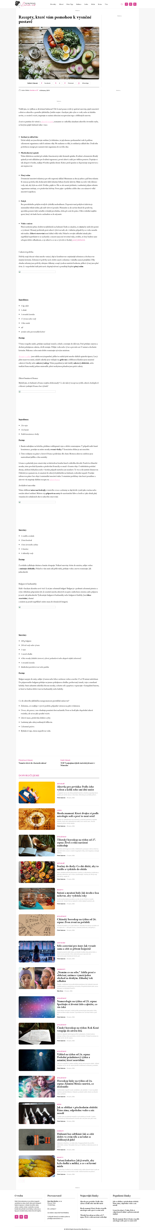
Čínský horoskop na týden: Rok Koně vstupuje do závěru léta (78, 1029)
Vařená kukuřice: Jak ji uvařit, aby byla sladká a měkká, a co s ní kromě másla (76, 1163)
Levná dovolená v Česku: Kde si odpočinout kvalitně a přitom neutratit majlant (126, 1212)
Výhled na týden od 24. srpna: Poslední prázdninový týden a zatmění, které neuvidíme (73, 1057)
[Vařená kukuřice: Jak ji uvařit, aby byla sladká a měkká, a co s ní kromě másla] (37, 1166)
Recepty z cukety (25, 356)
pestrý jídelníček (78, 240)
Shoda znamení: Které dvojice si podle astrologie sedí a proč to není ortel (78, 814)
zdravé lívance (54, 479)
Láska (59, 810)
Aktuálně (61, 783)
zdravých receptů (47, 121)
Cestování (61, 942)
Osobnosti (61, 969)
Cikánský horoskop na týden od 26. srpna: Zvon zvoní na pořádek (76, 921)
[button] (122, 4)
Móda (59, 1104)
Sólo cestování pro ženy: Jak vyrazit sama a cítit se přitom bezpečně (76, 947)
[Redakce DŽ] (20, 90)
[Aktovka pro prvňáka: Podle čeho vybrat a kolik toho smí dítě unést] (37, 792)
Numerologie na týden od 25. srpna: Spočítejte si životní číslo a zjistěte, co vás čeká (77, 1004)
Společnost (61, 836)
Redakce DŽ (34, 90)
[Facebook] (126, 4)
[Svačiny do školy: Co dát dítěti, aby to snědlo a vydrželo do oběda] (37, 872)
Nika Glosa (60, 991)
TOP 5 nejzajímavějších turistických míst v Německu (78, 764)
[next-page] (23, 1181)
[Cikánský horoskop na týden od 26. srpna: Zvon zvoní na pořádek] (37, 925)
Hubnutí (60, 1131)
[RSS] (134, 4)
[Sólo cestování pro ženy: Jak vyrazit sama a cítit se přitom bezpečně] (37, 951)
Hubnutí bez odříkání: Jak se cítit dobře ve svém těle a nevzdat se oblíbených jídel (75, 1136)
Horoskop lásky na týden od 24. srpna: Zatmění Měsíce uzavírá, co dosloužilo (75, 1083)
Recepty (60, 890)
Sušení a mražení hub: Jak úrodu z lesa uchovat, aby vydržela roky (78, 894)
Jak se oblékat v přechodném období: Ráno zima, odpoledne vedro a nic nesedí (77, 1110)
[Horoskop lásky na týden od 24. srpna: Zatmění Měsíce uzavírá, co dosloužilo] (37, 1086)
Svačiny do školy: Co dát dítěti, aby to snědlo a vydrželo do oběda (78, 867)
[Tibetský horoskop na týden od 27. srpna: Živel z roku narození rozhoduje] (37, 845)
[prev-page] (20, 1181)
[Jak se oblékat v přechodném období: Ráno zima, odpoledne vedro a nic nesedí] (37, 1113)
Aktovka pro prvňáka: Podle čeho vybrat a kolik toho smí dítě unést (75, 788)
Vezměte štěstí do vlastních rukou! (32, 763)
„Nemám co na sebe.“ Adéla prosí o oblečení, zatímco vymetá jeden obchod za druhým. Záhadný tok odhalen (76, 977)
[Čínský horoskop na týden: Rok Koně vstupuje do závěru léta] (37, 1033)
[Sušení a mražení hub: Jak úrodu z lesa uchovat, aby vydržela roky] (37, 898)
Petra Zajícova (61, 797)
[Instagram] (130, 4)
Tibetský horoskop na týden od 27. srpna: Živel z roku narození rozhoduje (76, 842)
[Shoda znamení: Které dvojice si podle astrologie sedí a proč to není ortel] (37, 819)
